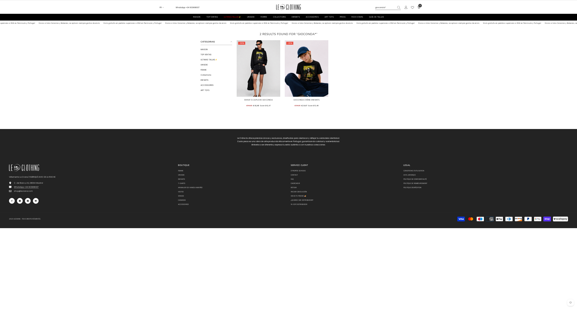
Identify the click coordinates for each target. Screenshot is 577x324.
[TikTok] (28, 201)
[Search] (388, 7)
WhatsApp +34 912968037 (188, 7)
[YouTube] (36, 201)
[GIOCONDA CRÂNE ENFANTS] (306, 68)
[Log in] (406, 7)
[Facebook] (12, 201)
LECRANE (17, 219)
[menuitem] (216, 49)
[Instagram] (20, 201)
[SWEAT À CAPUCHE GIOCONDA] (258, 68)
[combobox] (385, 7)
